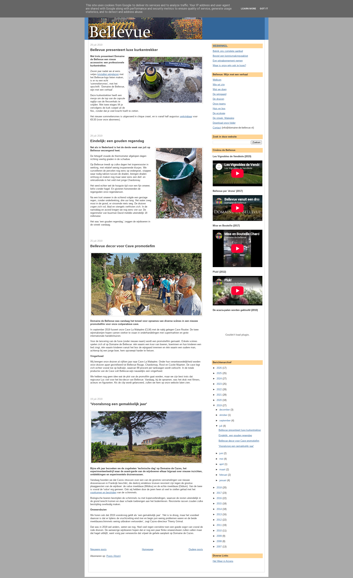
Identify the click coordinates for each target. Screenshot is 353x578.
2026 (219, 367)
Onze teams (219, 103)
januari (223, 480)
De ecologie (219, 113)
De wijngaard (219, 94)
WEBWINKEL (220, 45)
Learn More (248, 8)
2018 (219, 487)
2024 (219, 378)
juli (221, 425)
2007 (219, 546)
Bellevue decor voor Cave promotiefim (122, 246)
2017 (219, 492)
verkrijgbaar (186, 116)
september (225, 420)
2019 (219, 405)
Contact (217, 127)
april (221, 464)
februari (223, 474)
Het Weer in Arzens (223, 561)
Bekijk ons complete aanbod (228, 51)
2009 (219, 536)
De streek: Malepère (223, 118)
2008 (219, 541)
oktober (223, 415)
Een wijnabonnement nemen (228, 60)
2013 (219, 514)
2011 (219, 525)
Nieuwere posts (98, 549)
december (225, 409)
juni (221, 453)
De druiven (218, 99)
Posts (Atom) (113, 556)
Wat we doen (220, 89)
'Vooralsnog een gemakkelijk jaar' (118, 404)
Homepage (147, 549)
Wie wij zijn (219, 84)
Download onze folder (224, 122)
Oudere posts (196, 549)
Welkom (217, 79)
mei (221, 458)
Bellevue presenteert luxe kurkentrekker (124, 50)
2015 (219, 503)
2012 (219, 519)
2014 (219, 509)
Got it (264, 8)
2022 (219, 389)
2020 (219, 400)
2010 (219, 530)
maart (222, 469)
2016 (219, 498)
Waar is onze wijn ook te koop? (229, 65)
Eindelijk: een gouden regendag (117, 141)
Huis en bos (219, 108)
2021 (219, 394)
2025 (219, 373)
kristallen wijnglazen (108, 74)
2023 (219, 384)
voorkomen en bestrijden (103, 492)
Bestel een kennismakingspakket (230, 55)
